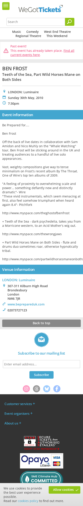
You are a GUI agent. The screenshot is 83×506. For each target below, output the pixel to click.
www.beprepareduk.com (26, 304)
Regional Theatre (28, 36)
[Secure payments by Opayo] (41, 467)
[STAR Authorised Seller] (41, 450)
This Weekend (57, 36)
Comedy (32, 32)
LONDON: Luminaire (18, 280)
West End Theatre (57, 32)
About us (11, 423)
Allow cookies (63, 489)
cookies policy (28, 501)
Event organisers (16, 413)
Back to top (41, 323)
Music (16, 32)
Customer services (18, 404)
